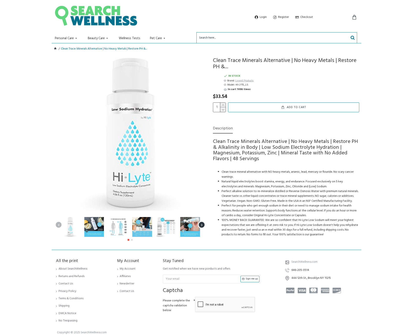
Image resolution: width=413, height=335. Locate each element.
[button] (58, 225)
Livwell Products (244, 81)
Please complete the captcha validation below (176, 305)
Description (223, 129)
